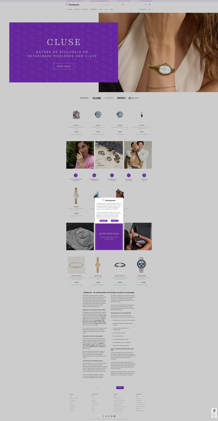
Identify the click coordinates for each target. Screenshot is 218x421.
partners (98, 215)
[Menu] (216, 409)
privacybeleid (115, 207)
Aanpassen (114, 220)
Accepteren (103, 220)
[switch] (214, 416)
